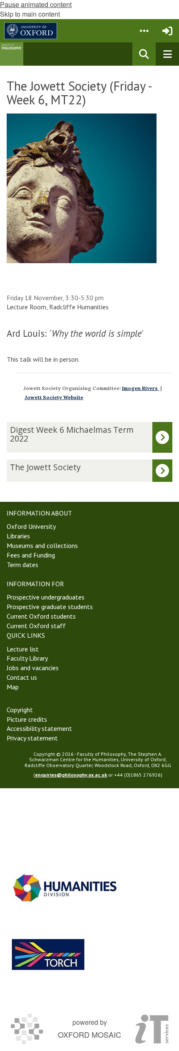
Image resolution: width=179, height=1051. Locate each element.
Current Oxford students (41, 616)
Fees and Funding (31, 555)
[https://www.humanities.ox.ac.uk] (65, 887)
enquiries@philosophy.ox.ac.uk (71, 775)
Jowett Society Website (54, 397)
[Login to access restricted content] (167, 30)
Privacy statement (32, 738)
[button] (144, 30)
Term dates (22, 564)
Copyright (20, 710)
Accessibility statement (39, 728)
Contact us (22, 677)
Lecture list (23, 649)
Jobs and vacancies (33, 668)
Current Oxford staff (36, 626)
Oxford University (31, 526)
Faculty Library (27, 658)
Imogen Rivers (140, 388)
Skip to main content (30, 14)
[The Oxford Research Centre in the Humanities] (48, 954)
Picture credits (27, 719)
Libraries (18, 536)
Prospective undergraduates (46, 597)
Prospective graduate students (50, 606)
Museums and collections (42, 545)
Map (13, 687)
